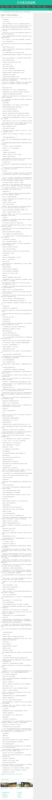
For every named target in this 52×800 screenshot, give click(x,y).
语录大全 (44, 6)
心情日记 (33, 6)
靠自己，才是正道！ (5, 779)
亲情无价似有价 (4, 793)
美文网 (2, 6)
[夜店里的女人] (13, 784)
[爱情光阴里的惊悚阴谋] (5, 784)
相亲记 (19, 795)
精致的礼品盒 (20, 796)
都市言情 (3, 17)
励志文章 (12, 6)
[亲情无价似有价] (21, 784)
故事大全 (2, 9)
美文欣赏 (7, 6)
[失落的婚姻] (29, 784)
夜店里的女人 (20, 792)
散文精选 (17, 6)
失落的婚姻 (19, 793)
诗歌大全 (28, 6)
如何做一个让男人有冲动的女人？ (10, 15)
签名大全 (23, 6)
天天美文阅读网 (8, 774)
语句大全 (39, 6)
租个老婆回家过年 (5, 796)
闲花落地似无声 (4, 795)
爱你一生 (29, 779)
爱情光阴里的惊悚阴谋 (5, 792)
